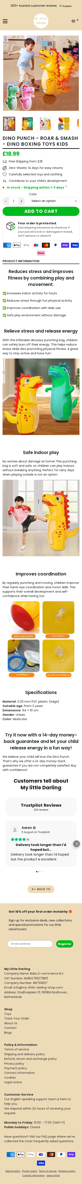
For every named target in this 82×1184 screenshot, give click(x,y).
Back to (43, 889)
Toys (7, 1014)
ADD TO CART (41, 211)
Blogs (8, 1033)
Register (64, 944)
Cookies (10, 1078)
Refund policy (12, 1171)
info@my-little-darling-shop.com (38, 987)
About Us (10, 1023)
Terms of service (16, 1049)
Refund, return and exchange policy (30, 1059)
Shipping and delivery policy (24, 1054)
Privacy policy (14, 1064)
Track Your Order (16, 1018)
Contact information (19, 1073)
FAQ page (49, 1136)
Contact (10, 1028)
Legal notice (13, 1082)
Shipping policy (66, 1171)
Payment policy (15, 1068)
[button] (5, 843)
